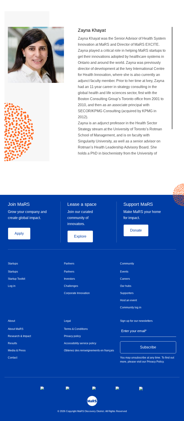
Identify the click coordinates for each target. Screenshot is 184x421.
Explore (80, 236)
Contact (12, 357)
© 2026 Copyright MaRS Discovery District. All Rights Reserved (92, 411)
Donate (136, 230)
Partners (69, 263)
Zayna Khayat (92, 30)
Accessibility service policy (80, 343)
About (11, 320)
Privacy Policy (155, 361)
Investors (69, 278)
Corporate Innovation (77, 293)
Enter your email (134, 331)
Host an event (128, 300)
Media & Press (17, 350)
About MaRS (15, 329)
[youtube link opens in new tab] (124, 388)
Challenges (71, 286)
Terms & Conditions (76, 329)
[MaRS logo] (92, 401)
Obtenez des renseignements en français (89, 350)
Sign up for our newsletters (136, 320)
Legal (67, 320)
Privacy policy (72, 336)
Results (12, 343)
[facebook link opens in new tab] (49, 388)
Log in (11, 286)
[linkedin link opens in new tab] (100, 388)
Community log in (130, 307)
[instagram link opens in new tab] (75, 388)
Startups (13, 263)
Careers (125, 278)
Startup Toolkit (16, 278)
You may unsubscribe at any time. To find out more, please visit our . (147, 359)
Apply (19, 233)
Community (127, 263)
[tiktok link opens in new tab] (141, 388)
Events (124, 271)
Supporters (127, 293)
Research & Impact (19, 336)
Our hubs (125, 286)
